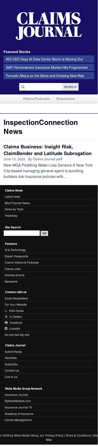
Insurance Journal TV (18, 407)
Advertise (11, 358)
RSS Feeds (16, 310)
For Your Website (16, 304)
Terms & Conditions (78, 435)
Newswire (11, 281)
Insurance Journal (16, 395)
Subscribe (11, 364)
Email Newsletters (16, 298)
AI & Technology (15, 250)
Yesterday (11, 215)
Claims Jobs (13, 269)
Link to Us (11, 377)
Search (70, 87)
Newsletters (65, 98)
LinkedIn (14, 328)
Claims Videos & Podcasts (22, 262)
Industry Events (14, 275)
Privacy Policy (54, 435)
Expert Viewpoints (16, 256)
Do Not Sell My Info (17, 335)
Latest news (12, 196)
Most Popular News (17, 203)
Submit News (13, 351)
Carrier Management (18, 420)
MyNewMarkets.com (18, 401)
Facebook (15, 322)
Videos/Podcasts (36, 98)
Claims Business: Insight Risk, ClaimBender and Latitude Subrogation (48, 150)
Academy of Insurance (19, 414)
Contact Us (12, 370)
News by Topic (14, 209)
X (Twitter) (15, 316)
